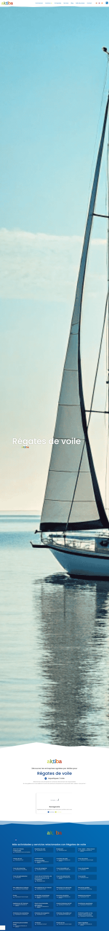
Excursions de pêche (62, 895)
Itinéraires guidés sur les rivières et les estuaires (85, 914)
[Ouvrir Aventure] (51, 3)
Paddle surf (67, 869)
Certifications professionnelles (40, 859)
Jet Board (38, 923)
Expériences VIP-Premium (20, 903)
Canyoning (24, 869)
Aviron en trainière (25, 852)
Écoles (15, 895)
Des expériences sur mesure (43, 887)
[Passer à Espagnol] (102, 3)
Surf (66, 850)
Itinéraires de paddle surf (63, 913)
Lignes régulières (83, 923)
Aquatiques (53, 778)
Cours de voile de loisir (63, 876)
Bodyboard (59, 849)
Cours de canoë (83, 858)
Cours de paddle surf (62, 868)
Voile (62, 778)
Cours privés (82, 876)
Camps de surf (17, 858)
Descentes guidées (83, 887)
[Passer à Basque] (96, 3)
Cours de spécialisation (20, 876)
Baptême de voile (40, 849)
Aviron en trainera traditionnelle (18, 850)
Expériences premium (84, 895)
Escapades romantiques (42, 895)
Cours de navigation (41, 868)
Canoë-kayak (89, 860)
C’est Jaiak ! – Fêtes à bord (86, 849)
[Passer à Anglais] (99, 3)
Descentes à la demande (63, 887)
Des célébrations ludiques (21, 887)
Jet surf (45, 924)
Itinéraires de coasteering (20, 913)
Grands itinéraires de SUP (63, 903)
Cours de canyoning (19, 868)
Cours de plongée (83, 868)
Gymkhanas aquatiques (85, 903)
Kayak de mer (60, 923)
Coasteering (24, 914)
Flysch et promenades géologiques (41, 904)
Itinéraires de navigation (42, 913)
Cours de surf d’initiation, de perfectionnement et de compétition (43, 878)
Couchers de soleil (61, 858)
